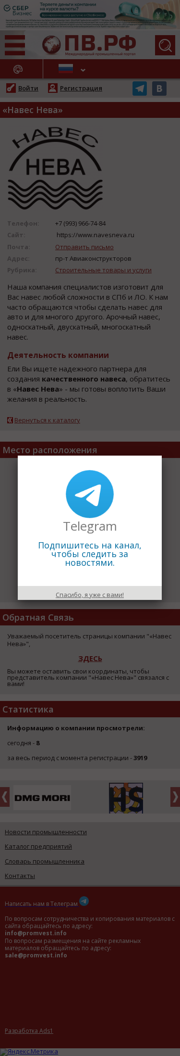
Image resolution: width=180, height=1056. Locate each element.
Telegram (90, 525)
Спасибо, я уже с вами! (90, 594)
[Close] (161, 455)
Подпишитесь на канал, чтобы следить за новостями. (90, 553)
